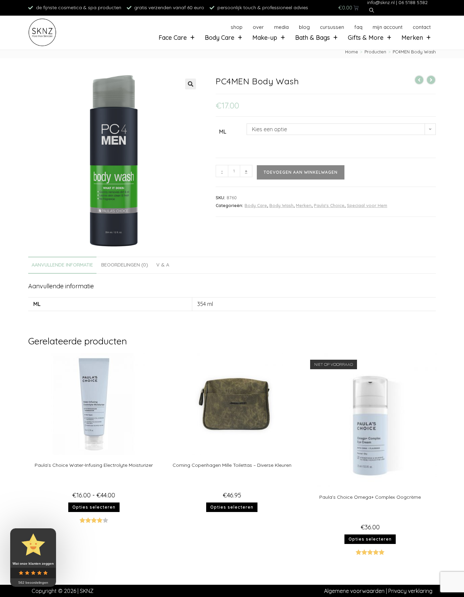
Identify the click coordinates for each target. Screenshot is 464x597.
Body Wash (281, 205)
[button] (190, 84)
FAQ (358, 27)
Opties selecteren (93, 507)
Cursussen (332, 27)
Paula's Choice (329, 205)
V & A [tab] (162, 265)
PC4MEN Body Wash (414, 51)
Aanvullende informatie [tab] (62, 265)
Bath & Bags (312, 37)
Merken (412, 37)
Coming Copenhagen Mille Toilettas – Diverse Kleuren (232, 465)
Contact (422, 27)
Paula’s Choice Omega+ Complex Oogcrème (370, 497)
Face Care (173, 37)
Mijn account (388, 27)
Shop (237, 27)
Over (258, 27)
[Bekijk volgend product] (431, 80)
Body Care (219, 37)
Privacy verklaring (410, 590)
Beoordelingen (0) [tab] (124, 265)
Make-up (264, 37)
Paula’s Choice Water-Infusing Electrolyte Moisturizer (94, 465)
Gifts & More (365, 37)
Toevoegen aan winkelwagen (301, 172)
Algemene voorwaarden (354, 590)
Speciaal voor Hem (367, 205)
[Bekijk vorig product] (419, 80)
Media (281, 27)
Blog (304, 27)
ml (222, 131)
